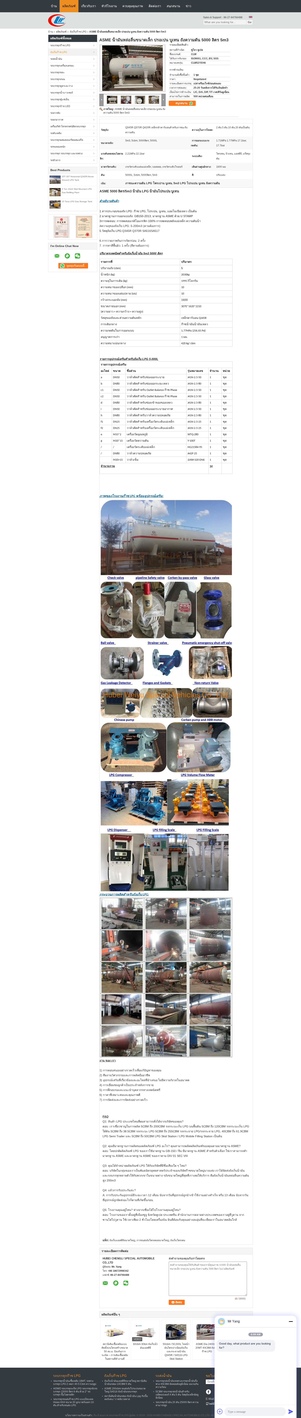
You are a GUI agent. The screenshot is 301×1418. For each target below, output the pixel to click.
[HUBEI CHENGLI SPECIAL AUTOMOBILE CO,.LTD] (57, 20)
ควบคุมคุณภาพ (132, 6)
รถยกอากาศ (56, 119)
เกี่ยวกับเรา (88, 6)
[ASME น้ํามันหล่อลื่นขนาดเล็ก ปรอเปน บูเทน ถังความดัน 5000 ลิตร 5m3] (132, 68)
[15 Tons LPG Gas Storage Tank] (55, 204)
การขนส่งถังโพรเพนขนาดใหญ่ (153, 1240)
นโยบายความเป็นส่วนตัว (78, 1415)
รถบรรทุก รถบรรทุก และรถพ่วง (66, 153)
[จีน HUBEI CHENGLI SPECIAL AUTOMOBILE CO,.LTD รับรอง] (61, 226)
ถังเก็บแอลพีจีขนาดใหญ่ (122, 1240)
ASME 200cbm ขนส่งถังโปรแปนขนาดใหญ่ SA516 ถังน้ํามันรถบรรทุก (125, 1390)
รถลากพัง (55, 113)
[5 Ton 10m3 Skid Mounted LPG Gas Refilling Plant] (55, 192)
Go (249, 22)
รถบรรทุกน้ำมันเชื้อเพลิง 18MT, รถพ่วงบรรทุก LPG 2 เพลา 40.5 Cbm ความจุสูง (74, 1382)
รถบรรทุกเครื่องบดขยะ (62, 65)
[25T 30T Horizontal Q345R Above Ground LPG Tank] (55, 179)
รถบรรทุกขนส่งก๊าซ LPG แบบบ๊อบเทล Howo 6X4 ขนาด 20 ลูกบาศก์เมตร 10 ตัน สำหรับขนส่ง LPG (73, 1402)
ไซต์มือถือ (213, 1403)
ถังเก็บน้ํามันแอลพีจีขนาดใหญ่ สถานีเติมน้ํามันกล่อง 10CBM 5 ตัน (125, 1382)
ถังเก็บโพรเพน (177, 1240)
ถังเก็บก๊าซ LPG (78, 31)
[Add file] (220, 1411)
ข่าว (188, 6)
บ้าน (54, 6)
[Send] (290, 1411)
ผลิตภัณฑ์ (69, 6)
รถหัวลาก (55, 160)
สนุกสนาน (173, 6)
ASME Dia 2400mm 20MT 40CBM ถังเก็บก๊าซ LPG (207, 1348)
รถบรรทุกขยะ (57, 72)
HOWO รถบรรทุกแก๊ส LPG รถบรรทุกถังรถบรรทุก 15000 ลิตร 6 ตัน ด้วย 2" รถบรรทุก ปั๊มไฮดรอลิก (75, 1391)
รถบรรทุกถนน (57, 79)
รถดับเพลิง (55, 133)
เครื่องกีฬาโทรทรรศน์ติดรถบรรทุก (68, 126)
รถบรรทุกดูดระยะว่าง (61, 86)
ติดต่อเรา (155, 6)
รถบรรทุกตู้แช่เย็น (59, 99)
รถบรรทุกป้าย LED (60, 106)
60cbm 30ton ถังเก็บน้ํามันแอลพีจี (145, 1346)
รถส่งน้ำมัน (56, 59)
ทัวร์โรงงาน (109, 6)
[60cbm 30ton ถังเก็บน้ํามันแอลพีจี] (145, 1332)
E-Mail (210, 1398)
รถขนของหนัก (57, 146)
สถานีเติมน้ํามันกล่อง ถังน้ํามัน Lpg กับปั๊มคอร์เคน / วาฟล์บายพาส (126, 1398)
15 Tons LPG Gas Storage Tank (77, 201)
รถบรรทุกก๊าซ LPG (60, 45)
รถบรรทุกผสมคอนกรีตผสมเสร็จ (66, 140)
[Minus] (290, 1321)
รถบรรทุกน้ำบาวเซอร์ (61, 92)
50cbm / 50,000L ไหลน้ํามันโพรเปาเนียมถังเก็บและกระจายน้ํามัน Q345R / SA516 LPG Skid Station (176, 1351)
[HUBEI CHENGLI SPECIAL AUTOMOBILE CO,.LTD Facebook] (208, 1392)
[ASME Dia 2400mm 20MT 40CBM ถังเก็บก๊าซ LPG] (206, 1332)
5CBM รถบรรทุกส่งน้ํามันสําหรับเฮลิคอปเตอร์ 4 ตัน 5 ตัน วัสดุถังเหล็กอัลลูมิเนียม (177, 1394)
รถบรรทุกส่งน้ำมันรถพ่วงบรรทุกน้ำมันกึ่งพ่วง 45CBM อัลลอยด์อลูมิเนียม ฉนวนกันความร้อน (177, 1384)
